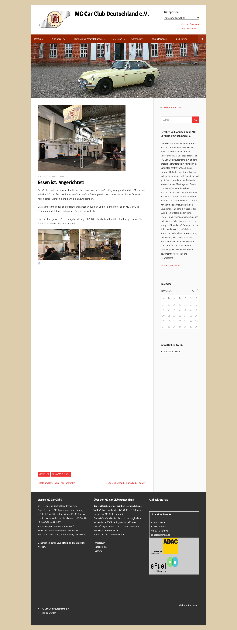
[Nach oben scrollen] (232, 625)
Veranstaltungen (60, 474)
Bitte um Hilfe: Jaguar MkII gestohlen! (57, 482)
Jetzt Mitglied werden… (172, 265)
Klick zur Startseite (190, 24)
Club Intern (181, 38)
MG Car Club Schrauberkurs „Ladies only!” (124, 482)
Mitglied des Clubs (72, 542)
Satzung (98, 550)
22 (191, 321)
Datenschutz (100, 546)
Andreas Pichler (58, 176)
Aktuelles (44, 474)
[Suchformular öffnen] (202, 38)
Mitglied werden (189, 28)
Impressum (99, 542)
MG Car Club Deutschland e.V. (112, 13)
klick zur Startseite (173, 107)
